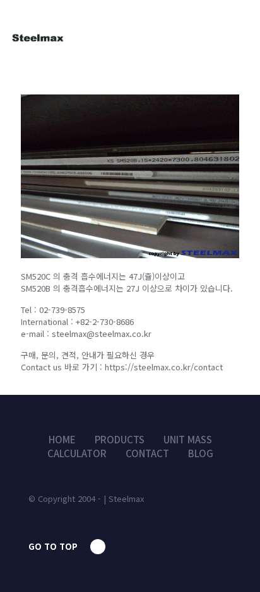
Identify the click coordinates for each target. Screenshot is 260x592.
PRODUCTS (120, 439)
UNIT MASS (187, 439)
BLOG (200, 453)
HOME (62, 439)
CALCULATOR (77, 453)
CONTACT (147, 453)
